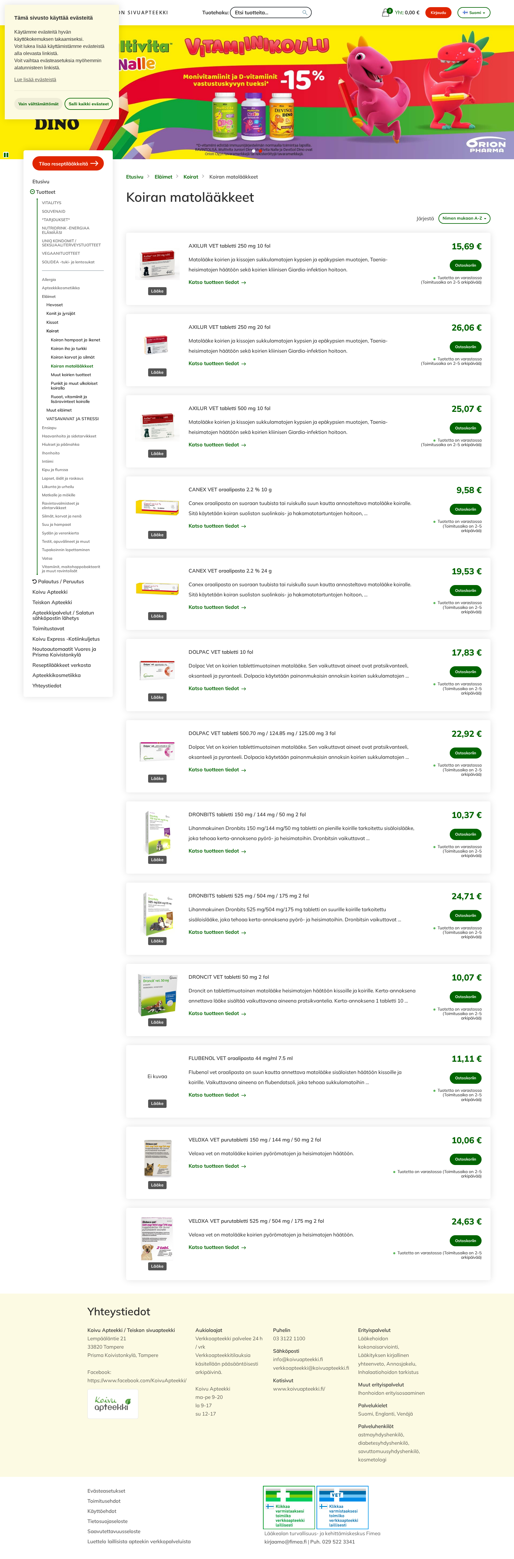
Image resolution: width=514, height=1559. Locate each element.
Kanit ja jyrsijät (60, 313)
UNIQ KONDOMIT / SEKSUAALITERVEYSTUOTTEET (71, 242)
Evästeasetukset (106, 1491)
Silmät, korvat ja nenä (62, 516)
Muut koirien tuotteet (71, 374)
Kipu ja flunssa (55, 469)
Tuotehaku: (215, 12)
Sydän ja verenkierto (60, 533)
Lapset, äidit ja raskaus (62, 478)
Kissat (52, 322)
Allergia (49, 279)
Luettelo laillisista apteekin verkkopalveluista (139, 1541)
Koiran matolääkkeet (72, 366)
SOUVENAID (53, 211)
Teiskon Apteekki (52, 602)
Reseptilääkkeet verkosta (61, 665)
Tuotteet (45, 192)
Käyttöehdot (101, 1511)
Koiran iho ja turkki (69, 348)
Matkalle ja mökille (58, 494)
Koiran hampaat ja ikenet (75, 340)
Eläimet (49, 296)
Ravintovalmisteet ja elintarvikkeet (60, 505)
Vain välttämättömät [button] (38, 103)
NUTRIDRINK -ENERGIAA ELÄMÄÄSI (66, 230)
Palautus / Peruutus (61, 581)
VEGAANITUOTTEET (61, 253)
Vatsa (47, 558)
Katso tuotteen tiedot (214, 282)
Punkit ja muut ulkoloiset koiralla (74, 385)
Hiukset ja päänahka (60, 444)
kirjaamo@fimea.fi (285, 1541)
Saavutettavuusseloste (113, 1531)
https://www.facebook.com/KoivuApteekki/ (137, 1380)
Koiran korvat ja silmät (73, 357)
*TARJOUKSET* (56, 219)
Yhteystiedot (46, 685)
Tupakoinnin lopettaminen (66, 549)
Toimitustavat (48, 628)
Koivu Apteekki (50, 592)
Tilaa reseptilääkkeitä (64, 164)
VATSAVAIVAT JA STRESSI (72, 418)
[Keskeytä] (6, 155)
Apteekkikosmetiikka (61, 287)
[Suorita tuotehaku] (305, 12)
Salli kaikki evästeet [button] (89, 103)
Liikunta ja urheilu (58, 486)
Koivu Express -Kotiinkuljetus (66, 639)
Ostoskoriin (465, 265)
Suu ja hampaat (56, 524)
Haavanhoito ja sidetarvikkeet (69, 436)
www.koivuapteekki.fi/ (299, 1389)
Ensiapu (49, 427)
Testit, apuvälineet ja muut (66, 541)
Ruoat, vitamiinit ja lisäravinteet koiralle (70, 399)
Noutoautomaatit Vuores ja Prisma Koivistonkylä (64, 652)
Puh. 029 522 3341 (332, 1541)
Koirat (52, 331)
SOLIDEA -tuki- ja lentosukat (68, 261)
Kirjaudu (438, 12)
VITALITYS (51, 202)
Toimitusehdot (103, 1501)
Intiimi (47, 461)
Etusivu (40, 181)
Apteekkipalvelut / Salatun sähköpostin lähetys (63, 615)
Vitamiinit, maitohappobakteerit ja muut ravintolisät (71, 568)
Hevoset (54, 304)
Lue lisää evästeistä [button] (35, 79)
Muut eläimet (59, 410)
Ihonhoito (51, 453)
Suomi (475, 12)
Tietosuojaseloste (107, 1521)
